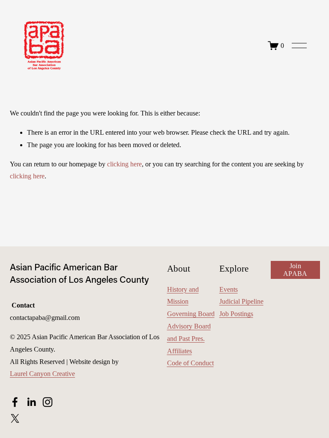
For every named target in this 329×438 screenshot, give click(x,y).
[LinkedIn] (31, 402)
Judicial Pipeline (241, 301)
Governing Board (191, 313)
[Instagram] (47, 402)
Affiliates (179, 351)
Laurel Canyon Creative (42, 373)
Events (228, 289)
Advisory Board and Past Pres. (189, 332)
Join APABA (295, 269)
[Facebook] (15, 402)
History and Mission (183, 295)
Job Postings (236, 313)
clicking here (124, 164)
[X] (15, 418)
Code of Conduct (190, 363)
